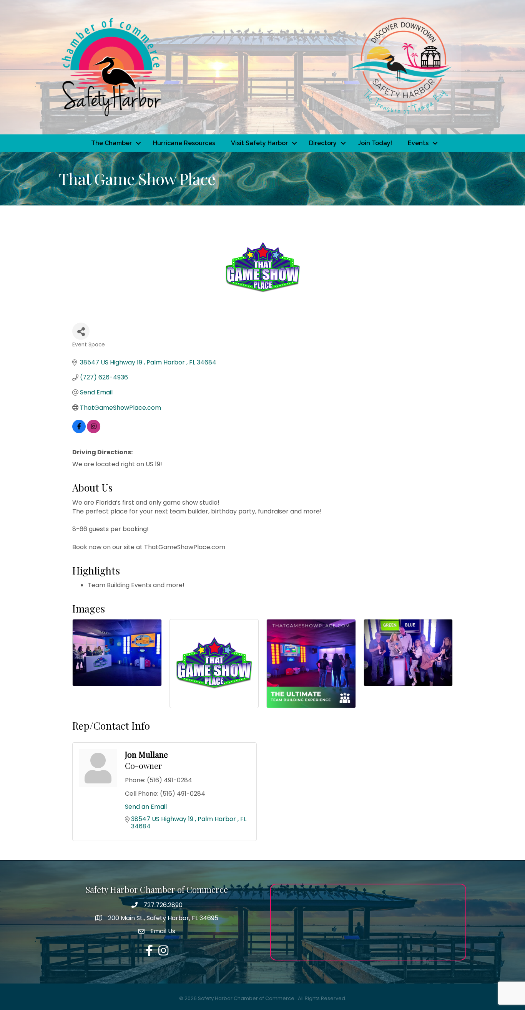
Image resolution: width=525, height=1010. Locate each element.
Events (418, 143)
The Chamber (111, 143)
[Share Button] (81, 331)
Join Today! (375, 143)
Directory (323, 143)
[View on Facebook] (79, 431)
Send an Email (146, 806)
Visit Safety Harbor (259, 143)
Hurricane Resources (184, 143)
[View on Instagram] (93, 431)
